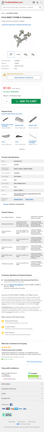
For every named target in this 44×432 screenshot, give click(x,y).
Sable (37, 304)
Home (3, 13)
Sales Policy (11, 422)
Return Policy (29, 199)
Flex (34, 302)
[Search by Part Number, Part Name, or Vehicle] (40, 7)
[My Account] (37, 2)
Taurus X (4, 304)
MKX (23, 304)
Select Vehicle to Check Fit (24, 77)
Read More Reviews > (36, 361)
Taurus (38, 302)
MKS (20, 304)
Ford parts (9, 312)
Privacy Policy (32, 422)
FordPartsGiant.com (7, 307)
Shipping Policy (18, 199)
